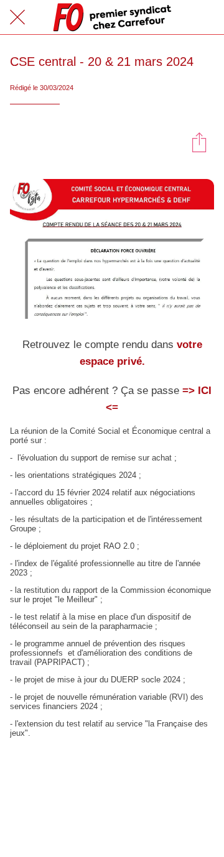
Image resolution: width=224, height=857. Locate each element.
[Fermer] (17, 17)
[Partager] (199, 142)
